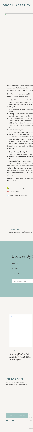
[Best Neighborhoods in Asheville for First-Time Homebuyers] (21, 330)
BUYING (12, 351)
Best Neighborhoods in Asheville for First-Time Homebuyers (20, 357)
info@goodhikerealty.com (19, 195)
